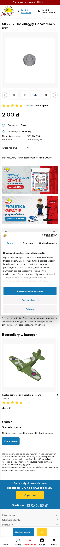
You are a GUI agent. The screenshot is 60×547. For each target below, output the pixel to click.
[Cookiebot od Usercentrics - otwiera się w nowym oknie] (42, 235)
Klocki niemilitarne (48, 11)
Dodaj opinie (42, 105)
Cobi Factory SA (35, 139)
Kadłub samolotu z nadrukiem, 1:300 (21, 395)
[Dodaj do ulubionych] (42, 532)
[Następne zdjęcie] (55, 95)
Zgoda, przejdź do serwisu (30, 291)
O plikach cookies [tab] (48, 243)
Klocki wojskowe (26, 11)
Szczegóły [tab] (28, 243)
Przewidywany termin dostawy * (27, 157)
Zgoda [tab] (10, 243)
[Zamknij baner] (56, 235)
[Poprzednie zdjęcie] (4, 95)
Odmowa (30, 309)
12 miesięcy (25, 131)
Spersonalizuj (28, 300)
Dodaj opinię (11, 441)
